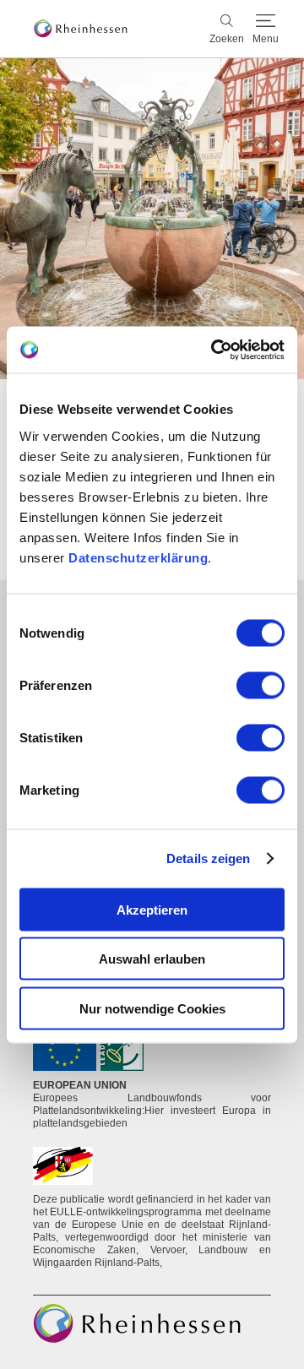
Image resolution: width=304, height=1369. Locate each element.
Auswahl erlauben (152, 959)
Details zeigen (208, 858)
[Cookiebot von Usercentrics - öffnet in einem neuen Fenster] (214, 350)
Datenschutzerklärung (138, 557)
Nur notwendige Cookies (152, 1008)
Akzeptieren (152, 909)
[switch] (260, 684)
